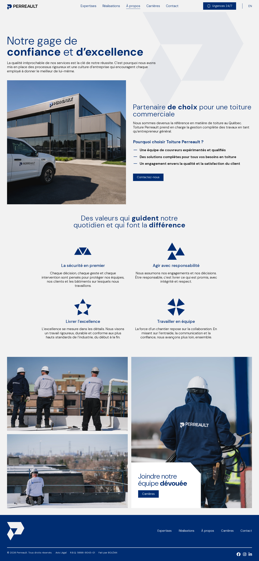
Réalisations (111, 6)
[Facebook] (240, 554)
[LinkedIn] (250, 554)
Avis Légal (61, 552)
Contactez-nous (148, 177)
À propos (133, 6)
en (250, 6)
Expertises (88, 6)
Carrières (153, 6)
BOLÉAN (112, 552)
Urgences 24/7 (222, 6)
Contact (172, 6)
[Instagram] (246, 554)
